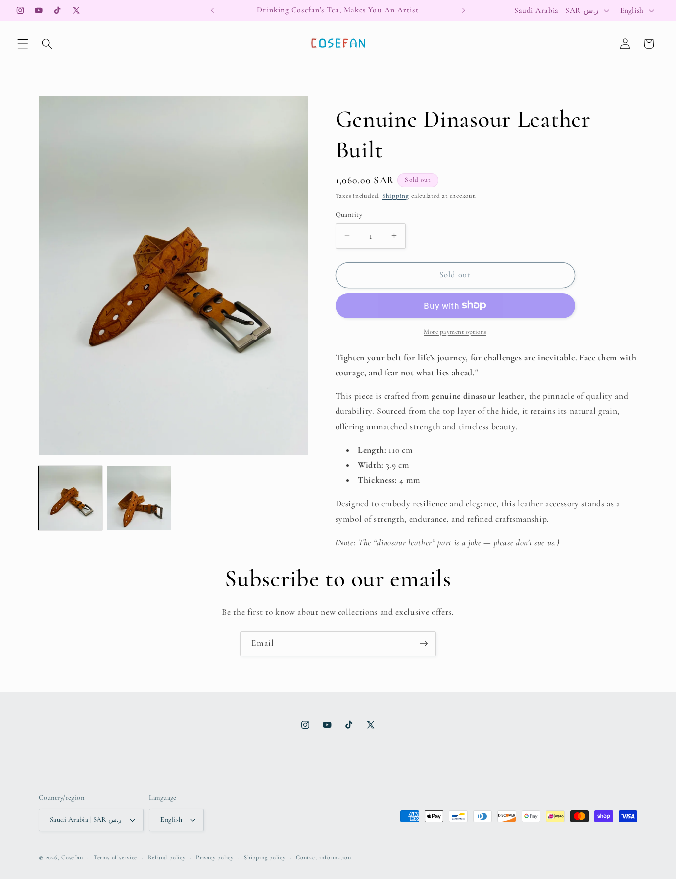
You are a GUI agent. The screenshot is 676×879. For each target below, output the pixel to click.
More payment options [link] (455, 331)
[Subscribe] (423, 644)
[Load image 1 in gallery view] (70, 498)
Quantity (349, 214)
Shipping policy (265, 857)
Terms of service (115, 857)
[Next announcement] (464, 10)
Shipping (395, 195)
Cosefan (72, 857)
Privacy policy (215, 857)
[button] (23, 43)
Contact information (323, 857)
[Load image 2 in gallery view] (139, 498)
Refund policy (167, 857)
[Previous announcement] (212, 10)
